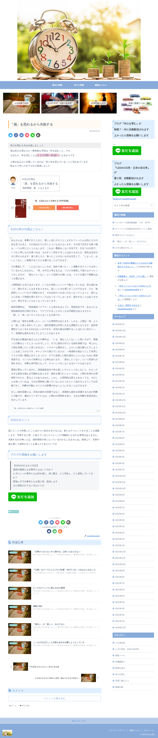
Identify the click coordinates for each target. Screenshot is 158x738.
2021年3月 (120, 608)
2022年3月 (120, 533)
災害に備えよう (122, 680)
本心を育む (14, 511)
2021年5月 (120, 596)
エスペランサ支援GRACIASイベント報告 (133, 229)
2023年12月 (120, 400)
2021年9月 (120, 570)
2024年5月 (120, 368)
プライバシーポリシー (117, 730)
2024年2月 (120, 387)
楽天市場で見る (67, 208)
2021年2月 (120, 615)
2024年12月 (120, 330)
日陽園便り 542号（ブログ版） (132, 276)
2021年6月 (120, 589)
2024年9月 (120, 343)
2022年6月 (120, 514)
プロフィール (148, 730)
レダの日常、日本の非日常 (127, 649)
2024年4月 (120, 375)
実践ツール (120, 655)
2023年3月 (120, 457)
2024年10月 (120, 337)
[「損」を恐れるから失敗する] (21, 135)
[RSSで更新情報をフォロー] (60, 531)
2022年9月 (120, 495)
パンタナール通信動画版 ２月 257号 (132, 222)
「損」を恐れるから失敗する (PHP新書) (51, 201)
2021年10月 (120, 564)
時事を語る (120, 668)
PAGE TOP (80, 721)
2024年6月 (120, 362)
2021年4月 (120, 602)
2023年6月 (120, 438)
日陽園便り (120, 662)
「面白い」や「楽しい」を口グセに (131, 241)
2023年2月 (120, 463)
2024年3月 (120, 381)
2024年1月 (120, 394)
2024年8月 (120, 349)
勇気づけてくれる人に (125, 235)
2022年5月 (120, 520)
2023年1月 (120, 469)
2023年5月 (120, 444)
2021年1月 (120, 621)
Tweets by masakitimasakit (124, 199)
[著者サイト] (49, 531)
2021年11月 (120, 558)
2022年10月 (120, 488)
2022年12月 (120, 476)
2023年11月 (120, 406)
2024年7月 (120, 356)
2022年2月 (120, 539)
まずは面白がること (124, 248)
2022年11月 (120, 482)
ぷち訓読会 (120, 643)
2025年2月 (120, 324)
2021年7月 (120, 583)
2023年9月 (120, 419)
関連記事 (119, 687)
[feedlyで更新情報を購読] (54, 531)
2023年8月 (120, 425)
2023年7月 (120, 431)
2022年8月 (120, 501)
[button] (151, 205)
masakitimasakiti (131, 289)
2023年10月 (120, 413)
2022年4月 (120, 526)
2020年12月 (120, 627)
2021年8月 (120, 577)
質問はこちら (134, 730)
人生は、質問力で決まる (128, 305)
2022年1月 (120, 545)
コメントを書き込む (54, 698)
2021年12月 (120, 551)
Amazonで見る (44, 208)
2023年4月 (120, 450)
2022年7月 (120, 507)
